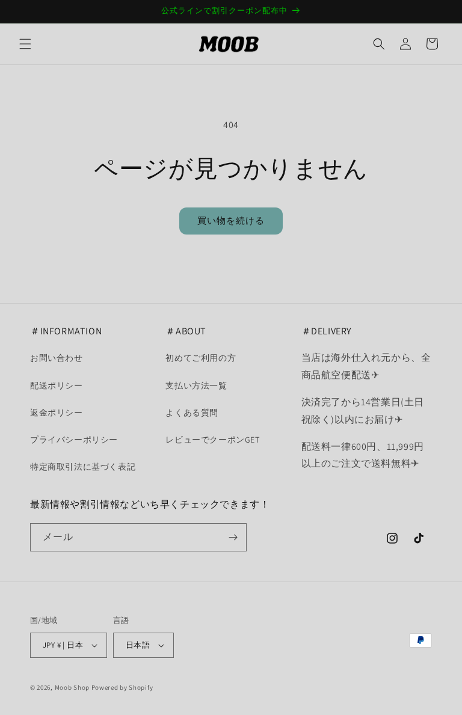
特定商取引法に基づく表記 (82, 466)
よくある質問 (191, 412)
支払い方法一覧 (196, 385)
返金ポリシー (56, 412)
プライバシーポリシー (74, 439)
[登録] (233, 537)
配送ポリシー (56, 385)
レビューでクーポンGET (212, 439)
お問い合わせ (56, 357)
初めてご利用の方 (200, 357)
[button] (25, 44)
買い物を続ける (231, 220)
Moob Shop (72, 687)
